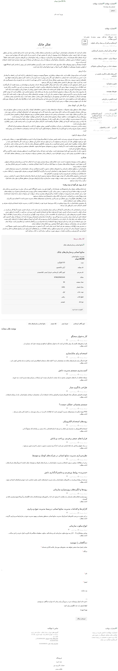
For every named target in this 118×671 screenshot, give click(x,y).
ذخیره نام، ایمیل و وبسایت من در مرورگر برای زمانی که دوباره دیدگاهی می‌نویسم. (62, 601)
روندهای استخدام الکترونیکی (75, 421)
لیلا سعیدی (53, 323)
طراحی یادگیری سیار (78, 387)
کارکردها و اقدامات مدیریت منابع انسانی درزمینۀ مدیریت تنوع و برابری (57, 509)
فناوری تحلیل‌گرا (112, 84)
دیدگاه (85, 551)
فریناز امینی (65, 323)
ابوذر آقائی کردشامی (79, 323)
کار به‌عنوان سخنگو (79, 336)
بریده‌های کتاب (44, 39)
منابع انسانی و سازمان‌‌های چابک (36, 323)
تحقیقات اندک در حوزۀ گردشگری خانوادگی (104, 66)
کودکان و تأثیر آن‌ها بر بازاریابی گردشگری (104, 51)
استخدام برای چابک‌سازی (76, 353)
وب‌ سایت (84, 590)
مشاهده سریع (82, 248)
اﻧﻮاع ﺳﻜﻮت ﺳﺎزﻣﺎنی (78, 526)
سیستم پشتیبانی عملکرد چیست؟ (73, 404)
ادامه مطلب (83, 346)
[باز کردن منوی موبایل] (59, 25)
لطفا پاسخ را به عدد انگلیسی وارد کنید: (75, 605)
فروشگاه (83, 638)
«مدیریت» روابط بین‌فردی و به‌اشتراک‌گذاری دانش (65, 472)
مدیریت (82, 256)
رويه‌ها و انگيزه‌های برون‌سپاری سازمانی (70, 489)
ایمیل (85, 582)
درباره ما (83, 632)
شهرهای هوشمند (111, 91)
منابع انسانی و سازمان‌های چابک (70, 252)
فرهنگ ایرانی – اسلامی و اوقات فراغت (105, 58)
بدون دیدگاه (106, 46)
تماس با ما (83, 635)
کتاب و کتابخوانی (105, 127)
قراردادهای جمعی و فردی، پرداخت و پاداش (68, 438)
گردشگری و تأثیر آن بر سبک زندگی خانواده (104, 43)
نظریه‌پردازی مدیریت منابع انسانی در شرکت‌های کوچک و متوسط (59, 455)
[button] (77, 309)
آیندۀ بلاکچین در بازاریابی (109, 99)
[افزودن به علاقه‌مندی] (77, 248)
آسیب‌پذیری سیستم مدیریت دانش (72, 370)
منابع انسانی (75, 256)
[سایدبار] (115, 654)
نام (85, 573)
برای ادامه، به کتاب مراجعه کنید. (35, 231)
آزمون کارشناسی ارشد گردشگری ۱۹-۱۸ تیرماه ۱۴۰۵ (96, 115)
